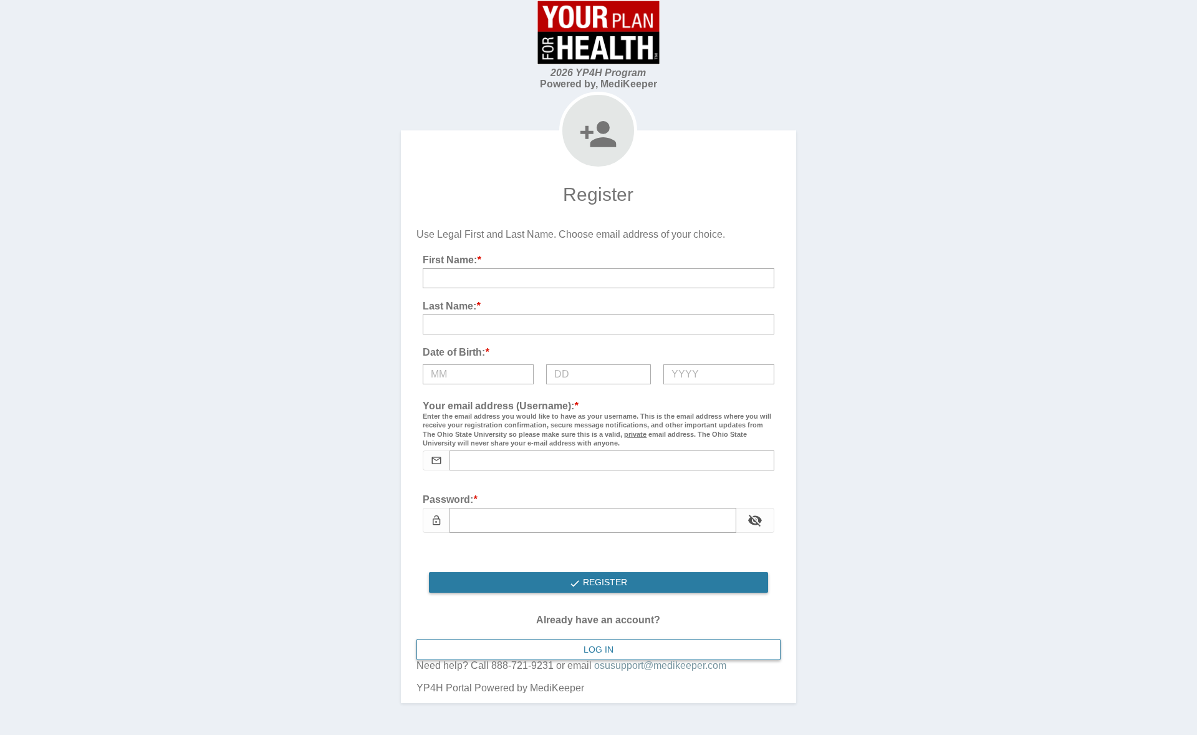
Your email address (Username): (597, 424)
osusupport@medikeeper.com (660, 665)
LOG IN (598, 650)
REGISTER (603, 582)
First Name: (452, 260)
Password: (450, 499)
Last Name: (451, 306)
